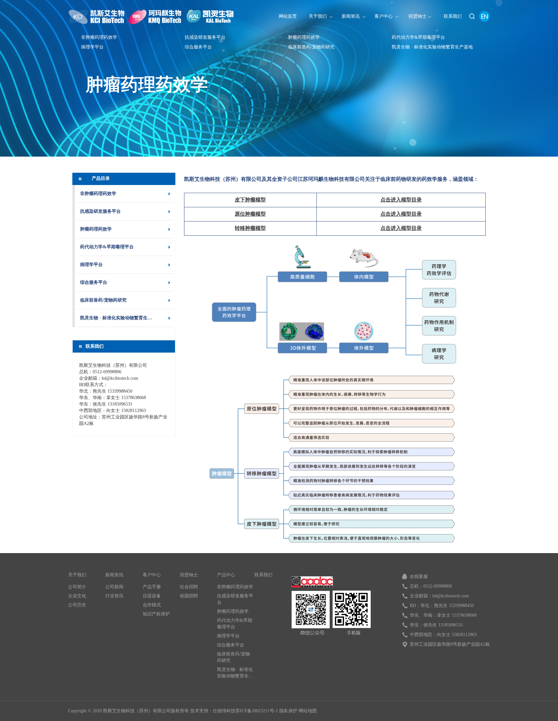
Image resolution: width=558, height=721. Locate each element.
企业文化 (77, 595)
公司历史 (77, 605)
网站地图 (308, 710)
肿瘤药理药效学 (304, 37)
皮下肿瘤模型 (250, 199)
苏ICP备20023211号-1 (256, 710)
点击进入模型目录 (401, 199)
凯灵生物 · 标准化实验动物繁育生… (116, 317)
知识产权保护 (156, 614)
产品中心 (226, 574)
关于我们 (77, 574)
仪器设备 (152, 595)
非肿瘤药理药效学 (99, 37)
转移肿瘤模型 (250, 228)
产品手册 (152, 586)
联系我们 (263, 574)
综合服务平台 (198, 47)
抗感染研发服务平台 (205, 37)
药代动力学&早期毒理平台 (418, 37)
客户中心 (152, 574)
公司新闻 (114, 586)
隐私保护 (288, 710)
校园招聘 (189, 595)
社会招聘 (189, 586)
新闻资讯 (114, 574)
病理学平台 (92, 47)
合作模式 (152, 605)
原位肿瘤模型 (250, 214)
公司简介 (77, 586)
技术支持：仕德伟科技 (212, 710)
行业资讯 (114, 595)
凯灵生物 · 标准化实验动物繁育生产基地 (432, 47)
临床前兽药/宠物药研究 (311, 47)
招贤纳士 (189, 574)
